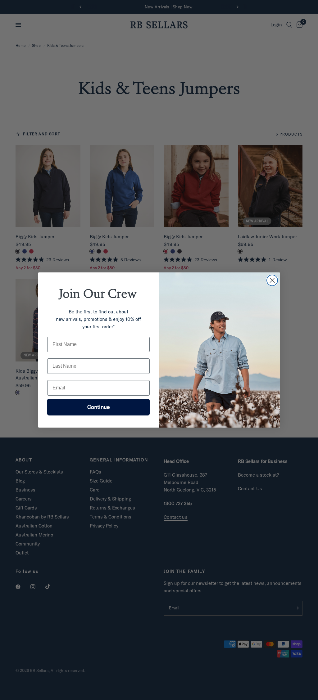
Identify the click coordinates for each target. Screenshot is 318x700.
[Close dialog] (272, 280)
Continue (98, 407)
